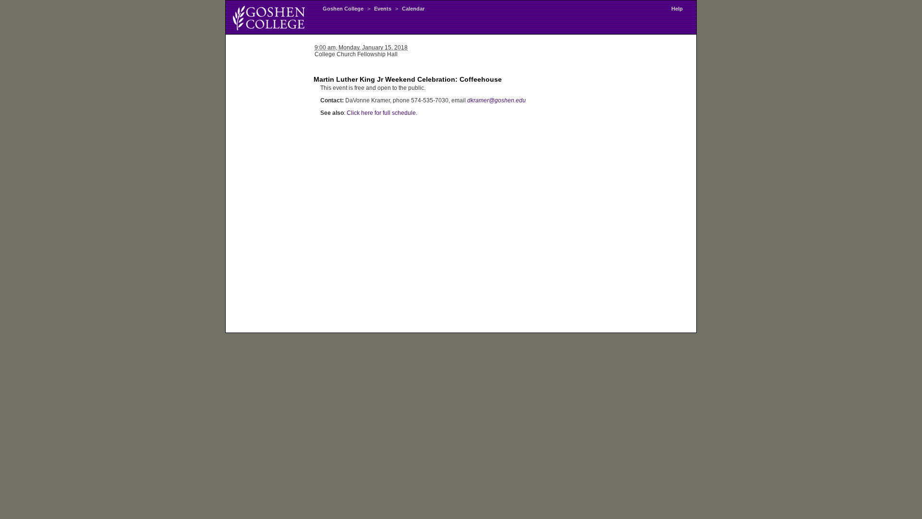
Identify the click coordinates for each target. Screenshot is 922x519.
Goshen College (343, 9)
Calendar (413, 9)
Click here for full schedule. (382, 113)
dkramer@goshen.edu (496, 100)
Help (677, 9)
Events (382, 9)
